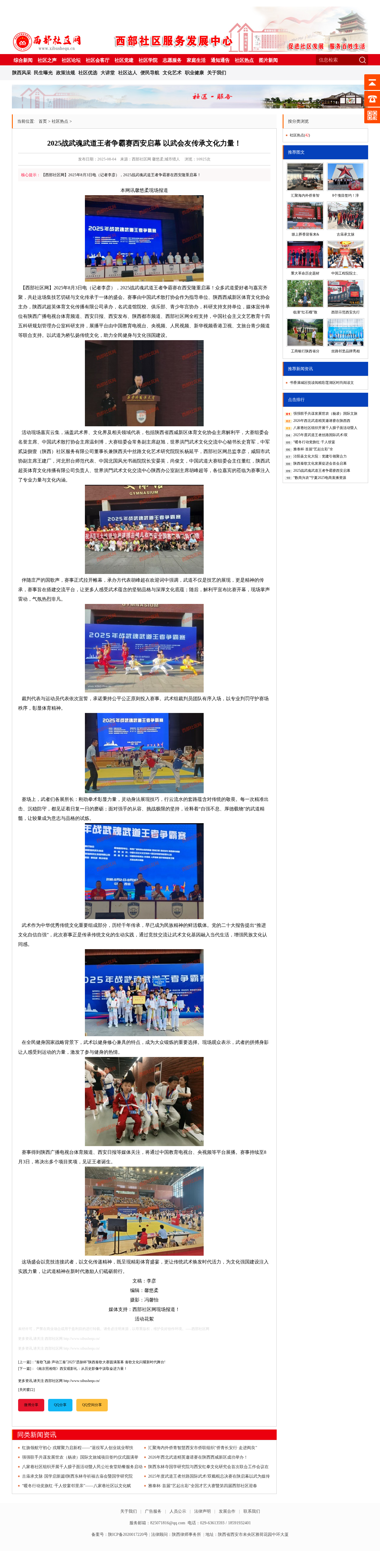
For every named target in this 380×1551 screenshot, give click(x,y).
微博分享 (31, 1405)
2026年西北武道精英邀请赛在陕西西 (321, 421)
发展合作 (227, 1511)
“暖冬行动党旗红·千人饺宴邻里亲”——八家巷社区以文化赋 (76, 1486)
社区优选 (87, 72)
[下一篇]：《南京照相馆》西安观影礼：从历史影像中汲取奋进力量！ (72, 1369)
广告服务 (153, 1511)
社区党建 (124, 60)
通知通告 (220, 60)
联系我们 (251, 1511)
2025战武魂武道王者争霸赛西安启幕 (321, 470)
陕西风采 (21, 72)
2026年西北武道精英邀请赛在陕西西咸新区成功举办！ (198, 1457)
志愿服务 (172, 60)
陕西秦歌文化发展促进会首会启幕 (320, 463)
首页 (43, 121)
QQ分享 (60, 1405)
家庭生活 (196, 60)
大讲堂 (108, 72)
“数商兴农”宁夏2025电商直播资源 (319, 478)
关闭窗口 (26, 1390)
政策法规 (65, 72)
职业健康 (194, 72)
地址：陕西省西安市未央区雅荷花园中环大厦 (247, 1534)
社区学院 (148, 60)
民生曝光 (43, 72)
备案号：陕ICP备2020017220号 (119, 1534)
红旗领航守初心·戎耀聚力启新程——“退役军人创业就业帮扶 (77, 1448)
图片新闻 (268, 60)
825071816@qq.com (167, 1523)
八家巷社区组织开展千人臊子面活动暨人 (325, 428)
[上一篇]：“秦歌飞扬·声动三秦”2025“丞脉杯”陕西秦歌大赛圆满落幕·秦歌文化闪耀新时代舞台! (91, 1362)
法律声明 (202, 1511)
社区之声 (47, 60)
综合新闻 (23, 60)
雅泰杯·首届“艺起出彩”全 (313, 449)
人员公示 (178, 1511)
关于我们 (216, 72)
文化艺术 (172, 72)
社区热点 (244, 60)
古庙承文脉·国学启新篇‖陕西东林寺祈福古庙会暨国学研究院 (77, 1476)
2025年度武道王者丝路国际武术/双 (320, 435)
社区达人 (127, 72)
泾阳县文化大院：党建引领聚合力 (320, 456)
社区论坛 (71, 60)
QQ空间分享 (92, 1405)
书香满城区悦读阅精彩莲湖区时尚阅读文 (322, 383)
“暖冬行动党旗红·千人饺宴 (314, 442)
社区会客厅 (98, 60)
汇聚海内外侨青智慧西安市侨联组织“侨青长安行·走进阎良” (202, 1448)
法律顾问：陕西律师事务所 (176, 1534)
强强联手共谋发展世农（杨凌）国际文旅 (325, 413)
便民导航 (149, 72)
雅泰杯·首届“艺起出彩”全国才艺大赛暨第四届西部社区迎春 (202, 1486)
